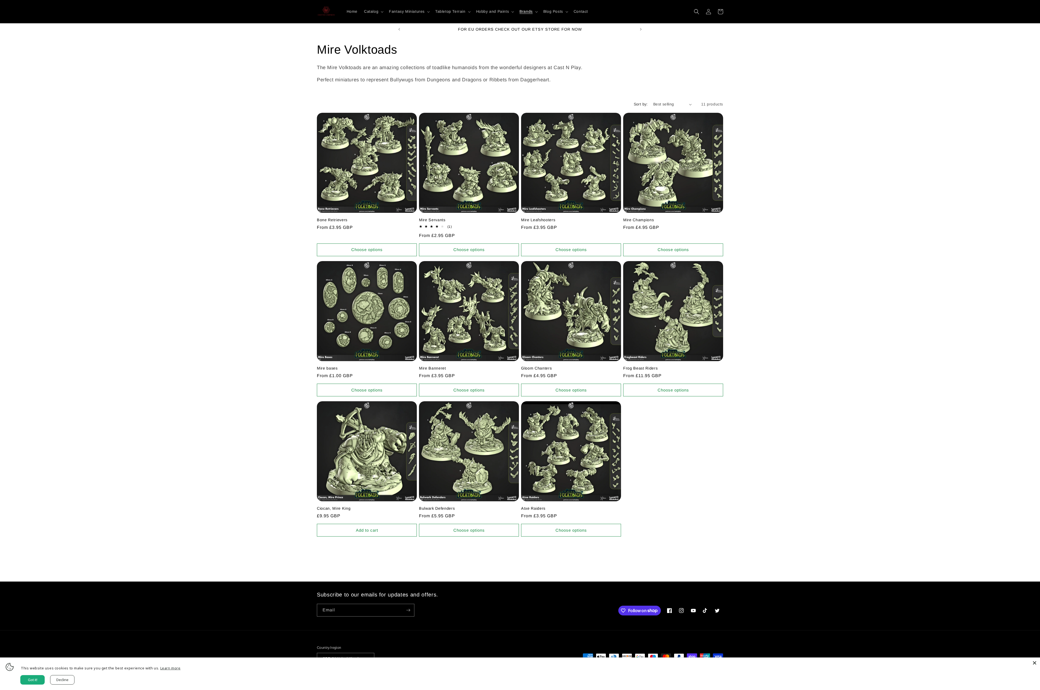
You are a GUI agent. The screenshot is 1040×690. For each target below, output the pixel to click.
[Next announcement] (641, 29)
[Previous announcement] (399, 29)
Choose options (367, 249)
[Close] (1034, 663)
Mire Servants (432, 220)
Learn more (170, 668)
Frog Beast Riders (640, 368)
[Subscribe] (408, 610)
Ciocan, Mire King (333, 508)
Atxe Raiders (533, 508)
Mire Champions (638, 220)
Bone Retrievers (332, 220)
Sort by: (641, 104)
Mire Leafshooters (538, 220)
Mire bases (327, 368)
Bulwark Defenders (437, 508)
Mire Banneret (432, 368)
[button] (373, 11)
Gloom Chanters (536, 368)
